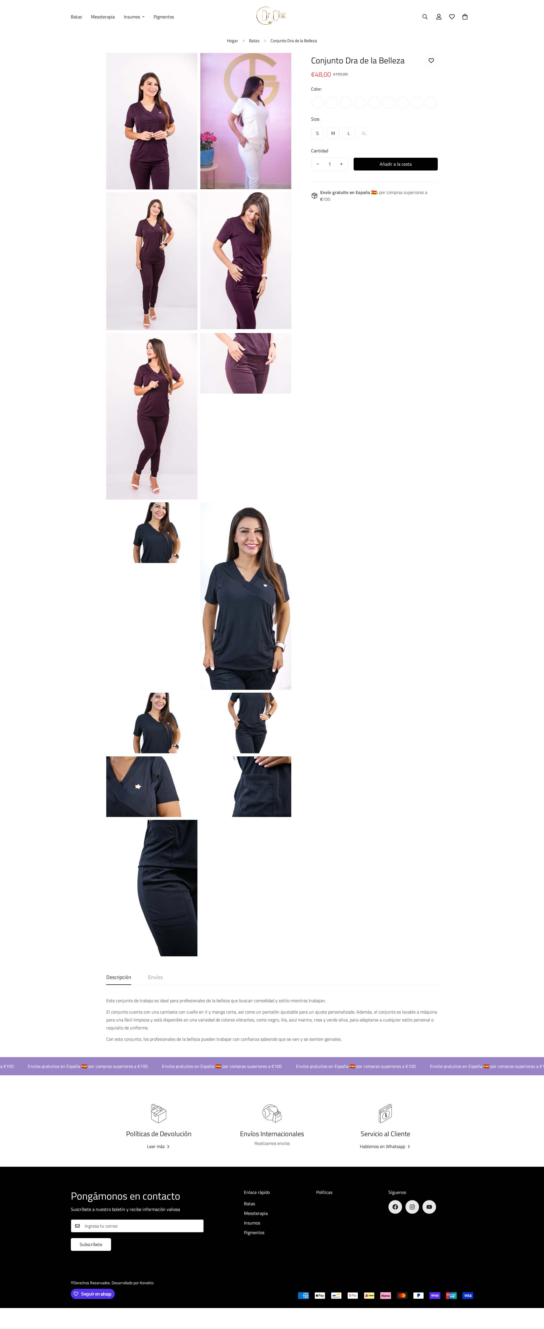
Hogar (232, 40)
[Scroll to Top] (532, 1298)
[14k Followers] (395, 1207)
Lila (331, 102)
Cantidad (319, 150)
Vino (402, 102)
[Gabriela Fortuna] (272, 16)
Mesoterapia (103, 16)
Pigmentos (164, 16)
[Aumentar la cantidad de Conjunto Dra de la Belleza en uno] (341, 164)
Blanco (374, 102)
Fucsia (346, 102)
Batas (76, 16)
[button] (464, 16)
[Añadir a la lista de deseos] (431, 60)
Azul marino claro (416, 102)
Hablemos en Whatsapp (382, 1146)
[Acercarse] (186, 65)
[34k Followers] (429, 1207)
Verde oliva (360, 102)
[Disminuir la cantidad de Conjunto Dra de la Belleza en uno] (317, 164)
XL (364, 133)
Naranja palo (388, 102)
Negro (317, 102)
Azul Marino (431, 102)
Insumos (132, 16)
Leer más (156, 1146)
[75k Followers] (412, 1207)
